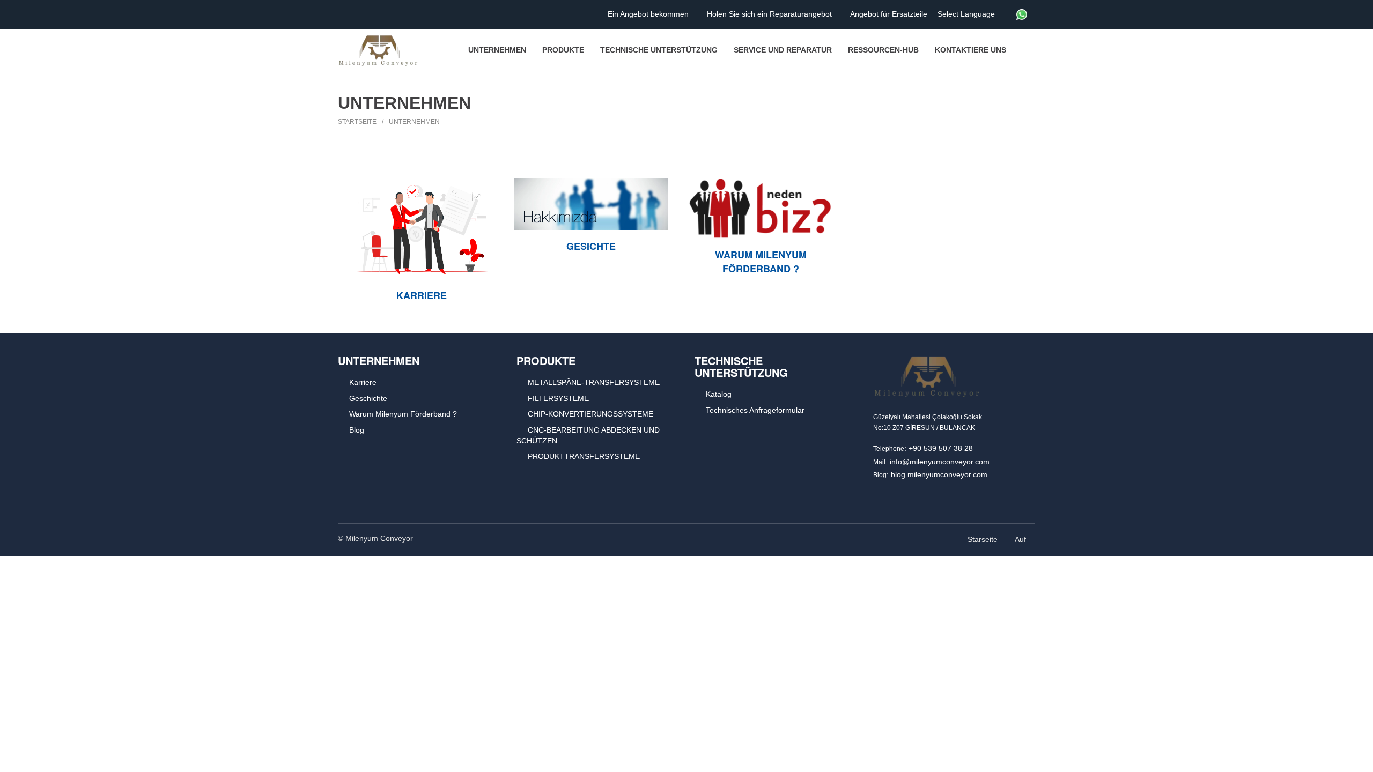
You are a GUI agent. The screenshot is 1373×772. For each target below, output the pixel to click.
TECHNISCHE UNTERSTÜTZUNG (741, 366)
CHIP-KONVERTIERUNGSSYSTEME (590, 414)
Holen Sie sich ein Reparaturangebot (770, 14)
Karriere (421, 295)
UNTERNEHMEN (378, 360)
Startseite (357, 121)
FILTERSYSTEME (558, 398)
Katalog (719, 394)
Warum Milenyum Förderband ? (761, 261)
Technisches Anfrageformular (755, 410)
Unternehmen (414, 121)
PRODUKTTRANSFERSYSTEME (584, 456)
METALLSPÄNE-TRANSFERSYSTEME (594, 382)
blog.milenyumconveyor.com (939, 474)
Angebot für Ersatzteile (889, 14)
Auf (1021, 539)
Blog (356, 430)
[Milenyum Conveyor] (378, 50)
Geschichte (368, 398)
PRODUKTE (545, 360)
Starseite (983, 539)
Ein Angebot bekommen (649, 14)
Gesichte (591, 246)
